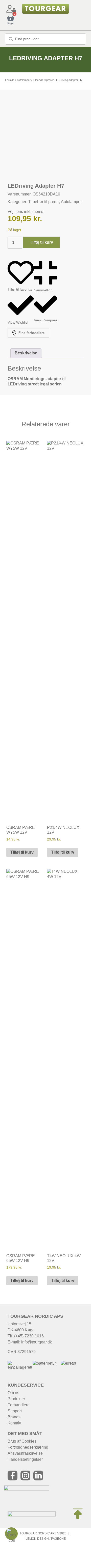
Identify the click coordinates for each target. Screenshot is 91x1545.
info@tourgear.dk (36, 1342)
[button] (13, 1365)
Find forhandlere (30, 333)
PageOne (58, 1538)
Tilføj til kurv (41, 242)
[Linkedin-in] (38, 1475)
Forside (9, 79)
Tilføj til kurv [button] (22, 852)
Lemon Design (37, 1538)
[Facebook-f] (12, 1475)
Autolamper (24, 79)
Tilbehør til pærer (43, 79)
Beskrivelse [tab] (26, 353)
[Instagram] (25, 1475)
